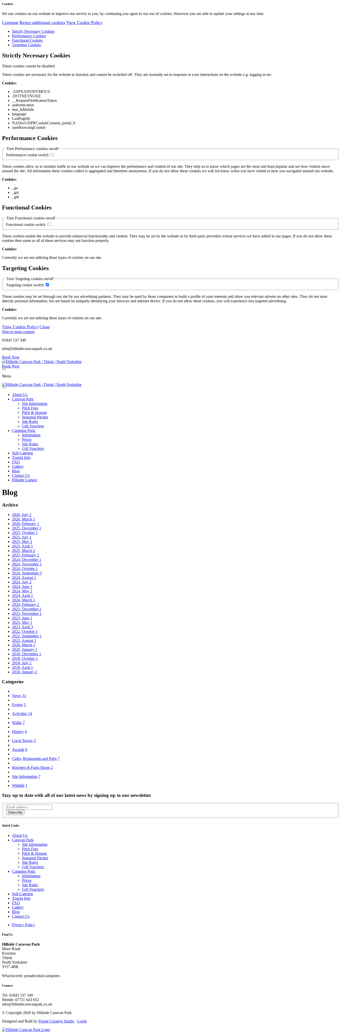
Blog (16, 471)
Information (31, 435)
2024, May (22, 591)
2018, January (24, 672)
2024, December (26, 559)
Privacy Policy (23, 925)
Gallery (18, 466)
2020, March (23, 645)
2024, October (25, 568)
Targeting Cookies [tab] (26, 45)
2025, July (21, 537)
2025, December (26, 528)
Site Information (34, 403)
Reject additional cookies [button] (42, 22)
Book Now (11, 357)
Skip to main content (18, 332)
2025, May (22, 541)
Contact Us (21, 475)
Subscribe (15, 812)
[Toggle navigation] (4, 369)
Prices (26, 439)
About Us (19, 394)
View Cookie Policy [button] (84, 22)
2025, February (25, 555)
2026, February (25, 523)
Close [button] (44, 326)
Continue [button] (10, 22)
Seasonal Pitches (35, 417)
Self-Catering (22, 453)
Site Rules (30, 421)
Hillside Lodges (24, 480)
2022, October (25, 631)
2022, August (24, 640)
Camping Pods (23, 430)
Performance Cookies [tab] (29, 36)
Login (82, 1021)
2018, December (26, 654)
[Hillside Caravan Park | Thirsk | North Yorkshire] (42, 361)
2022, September (27, 636)
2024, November (27, 564)
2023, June (22, 618)
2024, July (21, 582)
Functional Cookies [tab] (27, 40)
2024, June (22, 586)
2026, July (21, 515)
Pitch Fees (30, 408)
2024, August (24, 577)
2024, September (27, 573)
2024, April (22, 595)
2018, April (22, 667)
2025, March (23, 550)
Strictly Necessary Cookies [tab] (33, 31)
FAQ (16, 462)
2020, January (24, 649)
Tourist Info (21, 457)
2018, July (21, 663)
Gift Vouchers (33, 426)
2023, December (26, 609)
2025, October (25, 532)
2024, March (23, 600)
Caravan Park (22, 399)
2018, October (25, 658)
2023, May (22, 622)
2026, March (23, 519)
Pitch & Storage (34, 412)
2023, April (22, 627)
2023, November (27, 613)
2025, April (22, 546)
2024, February (25, 604)
